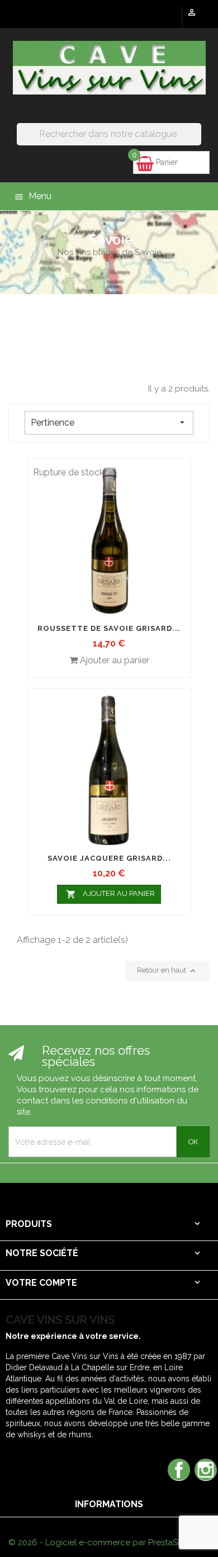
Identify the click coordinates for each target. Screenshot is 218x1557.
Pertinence (109, 422)
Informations (109, 1504)
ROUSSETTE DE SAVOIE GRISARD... (109, 628)
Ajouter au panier (110, 894)
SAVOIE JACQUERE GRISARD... (109, 858)
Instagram (205, 1469)
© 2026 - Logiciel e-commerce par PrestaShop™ (104, 1542)
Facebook (178, 1469)
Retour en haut (167, 971)
